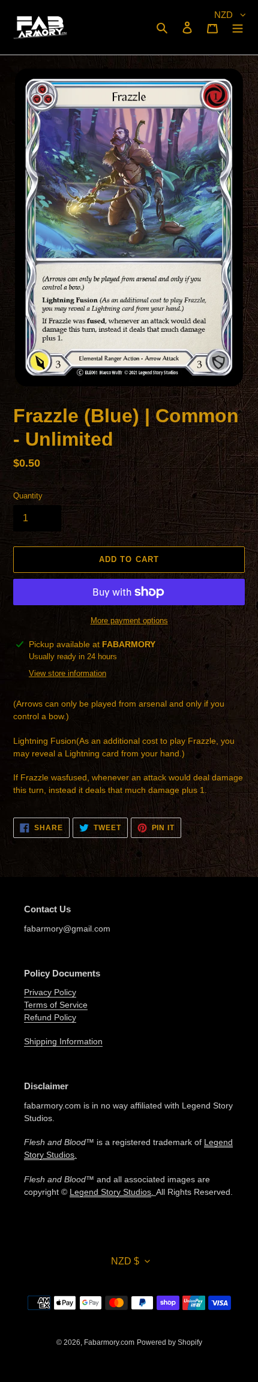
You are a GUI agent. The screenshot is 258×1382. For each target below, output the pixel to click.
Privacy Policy (50, 992)
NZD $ (125, 1261)
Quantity (28, 495)
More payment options (129, 620)
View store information (67, 673)
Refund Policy (50, 1017)
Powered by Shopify (169, 1342)
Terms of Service (56, 1005)
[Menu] (237, 27)
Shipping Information (63, 1041)
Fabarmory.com (109, 1342)
